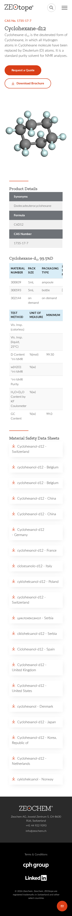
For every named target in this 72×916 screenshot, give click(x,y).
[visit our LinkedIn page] (36, 878)
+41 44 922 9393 (36, 825)
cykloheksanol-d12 (31, 582)
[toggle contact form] (62, 906)
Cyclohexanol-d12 (30, 446)
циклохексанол (29, 618)
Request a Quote (23, 70)
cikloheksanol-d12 (30, 634)
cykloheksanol (27, 779)
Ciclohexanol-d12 (30, 649)
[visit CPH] (36, 865)
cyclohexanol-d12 (30, 467)
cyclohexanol (26, 706)
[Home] (19, 7)
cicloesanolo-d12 (29, 566)
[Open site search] (51, 7)
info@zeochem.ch (36, 831)
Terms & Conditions (36, 854)
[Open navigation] (63, 8)
